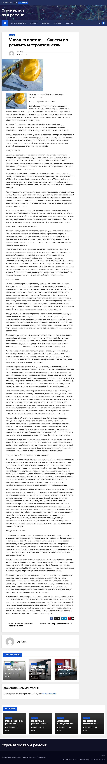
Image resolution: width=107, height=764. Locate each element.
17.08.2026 (11, 727)
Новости (70, 23)
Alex (20, 52)
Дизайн (46, 23)
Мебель (57, 23)
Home (103, 755)
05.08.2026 (63, 727)
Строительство (18, 23)
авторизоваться (49, 694)
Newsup (29, 757)
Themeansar (41, 757)
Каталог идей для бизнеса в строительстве (22, 624)
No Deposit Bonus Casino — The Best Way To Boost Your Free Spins (83, 760)
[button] (100, 23)
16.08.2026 (37, 727)
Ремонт (34, 23)
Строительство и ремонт (24, 745)
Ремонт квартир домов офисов (54, 623)
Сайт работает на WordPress (12, 757)
